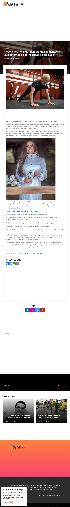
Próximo (61, 386)
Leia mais (6, 502)
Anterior (8, 386)
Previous (5, 413)
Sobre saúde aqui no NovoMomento (24, 211)
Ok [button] (11, 501)
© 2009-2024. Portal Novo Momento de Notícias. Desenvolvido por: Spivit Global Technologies (35, 505)
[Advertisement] (35, 28)
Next (64, 413)
